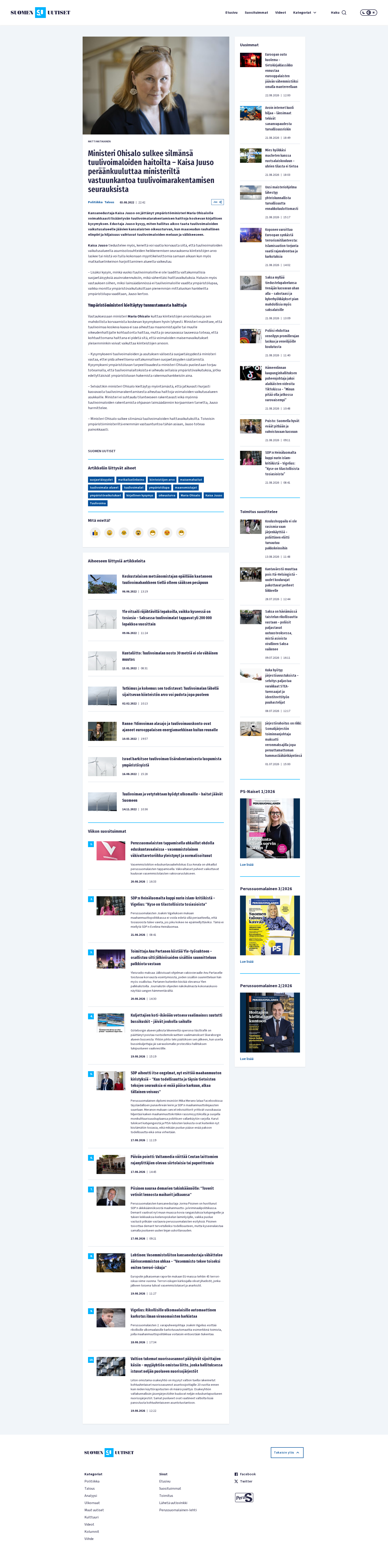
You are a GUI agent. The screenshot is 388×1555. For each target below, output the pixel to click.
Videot (280, 12)
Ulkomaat (92, 1502)
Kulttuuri (91, 1517)
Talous (109, 202)
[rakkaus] (167, 532)
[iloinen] (109, 532)
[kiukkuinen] (138, 532)
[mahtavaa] (152, 532)
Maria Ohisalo (190, 495)
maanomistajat (186, 487)
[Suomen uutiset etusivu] (41, 12)
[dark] (364, 12)
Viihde (89, 1538)
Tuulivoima (98, 503)
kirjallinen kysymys (139, 495)
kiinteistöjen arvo (162, 480)
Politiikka (95, 202)
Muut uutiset (94, 1510)
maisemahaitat (191, 480)
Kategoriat (302, 12)
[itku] (124, 532)
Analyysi (90, 1495)
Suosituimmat (256, 12)
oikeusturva (167, 495)
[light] (373, 12)
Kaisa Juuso (213, 495)
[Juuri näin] (95, 532)
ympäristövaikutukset (105, 495)
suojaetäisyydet (101, 480)
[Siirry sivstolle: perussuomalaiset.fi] (269, 1497)
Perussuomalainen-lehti (178, 1510)
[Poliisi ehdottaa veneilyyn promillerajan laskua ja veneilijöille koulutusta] (251, 343)
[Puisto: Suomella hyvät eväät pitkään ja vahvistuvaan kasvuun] (251, 430)
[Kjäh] (181, 532)
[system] (368, 12)
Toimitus (166, 1495)
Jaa (215, 202)
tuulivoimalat (133, 487)
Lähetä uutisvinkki (173, 1502)
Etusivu (231, 12)
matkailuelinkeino (131, 480)
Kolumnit (91, 1531)
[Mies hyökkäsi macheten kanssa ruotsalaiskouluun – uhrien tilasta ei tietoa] (251, 162)
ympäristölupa (159, 487)
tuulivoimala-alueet (104, 487)
